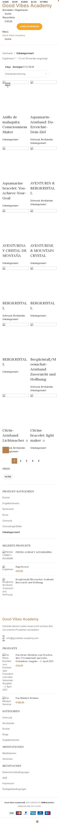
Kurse (5, 515)
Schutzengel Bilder (12, 526)
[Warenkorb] (3, 42)
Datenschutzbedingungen (15, 772)
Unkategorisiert (11, 532)
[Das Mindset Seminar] (7, 701)
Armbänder (47, 139)
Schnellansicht (6, 110)
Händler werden (29, 26)
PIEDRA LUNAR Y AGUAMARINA (34, 552)
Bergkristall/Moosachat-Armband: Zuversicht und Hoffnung (35, 581)
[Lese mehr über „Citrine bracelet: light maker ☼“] (5, 450)
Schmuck (7, 520)
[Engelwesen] (7, 569)
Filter (8, 477)
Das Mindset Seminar (27, 698)
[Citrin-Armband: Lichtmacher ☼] (15, 406)
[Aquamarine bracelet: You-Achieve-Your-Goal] (15, 159)
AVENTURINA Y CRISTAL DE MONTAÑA (14, 250)
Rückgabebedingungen (14, 789)
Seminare (7, 759)
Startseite (7, 53)
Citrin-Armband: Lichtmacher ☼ (15, 435)
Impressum (8, 783)
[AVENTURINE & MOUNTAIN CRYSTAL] (43, 222)
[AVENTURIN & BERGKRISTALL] (43, 159)
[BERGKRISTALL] (15, 279)
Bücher (6, 497)
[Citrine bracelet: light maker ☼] (43, 406)
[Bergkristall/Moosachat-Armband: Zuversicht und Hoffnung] (7, 587)
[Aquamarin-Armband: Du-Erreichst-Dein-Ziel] (43, 93)
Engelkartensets (10, 503)
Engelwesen (22, 566)
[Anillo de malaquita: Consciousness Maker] (15, 93)
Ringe (5, 734)
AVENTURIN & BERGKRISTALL (42, 188)
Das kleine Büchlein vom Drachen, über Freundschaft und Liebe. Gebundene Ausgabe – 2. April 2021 (34, 658)
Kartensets (8, 509)
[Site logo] (27, 6)
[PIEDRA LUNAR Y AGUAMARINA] (7, 555)
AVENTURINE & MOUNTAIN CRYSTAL (42, 250)
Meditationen (9, 753)
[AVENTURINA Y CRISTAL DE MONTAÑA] (15, 222)
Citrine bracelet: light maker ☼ (42, 435)
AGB (4, 778)
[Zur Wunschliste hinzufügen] (15, 110)
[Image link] (20, 619)
